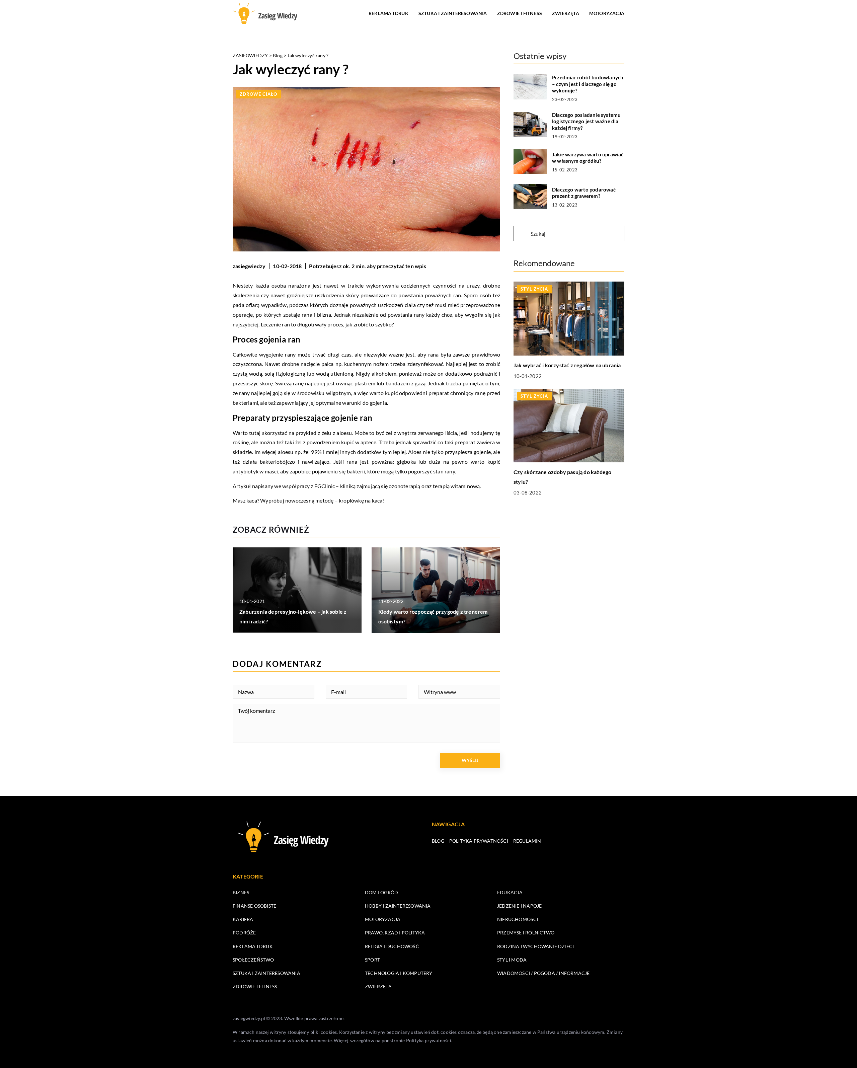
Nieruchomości (517, 919)
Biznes (241, 892)
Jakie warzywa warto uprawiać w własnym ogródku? (588, 157)
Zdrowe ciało (258, 94)
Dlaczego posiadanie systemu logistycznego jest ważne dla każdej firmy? (586, 121)
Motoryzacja (606, 13)
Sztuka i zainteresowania (452, 13)
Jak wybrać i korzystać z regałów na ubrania (567, 365)
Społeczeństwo (253, 960)
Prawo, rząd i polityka (395, 932)
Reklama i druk (388, 13)
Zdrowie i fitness (519, 13)
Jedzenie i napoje (519, 906)
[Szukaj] (522, 234)
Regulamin (527, 841)
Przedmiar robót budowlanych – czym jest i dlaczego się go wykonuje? (587, 83)
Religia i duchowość (392, 946)
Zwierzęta (565, 13)
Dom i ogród (381, 892)
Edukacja (510, 892)
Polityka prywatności (478, 841)
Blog (438, 841)
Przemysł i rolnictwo (525, 932)
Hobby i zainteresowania (398, 906)
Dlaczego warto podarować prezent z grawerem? (584, 192)
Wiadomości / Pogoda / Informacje (543, 973)
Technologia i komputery (399, 973)
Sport (372, 960)
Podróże (244, 932)
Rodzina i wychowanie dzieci (535, 946)
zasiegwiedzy (249, 266)
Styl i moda (512, 960)
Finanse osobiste (254, 906)
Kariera (243, 919)
